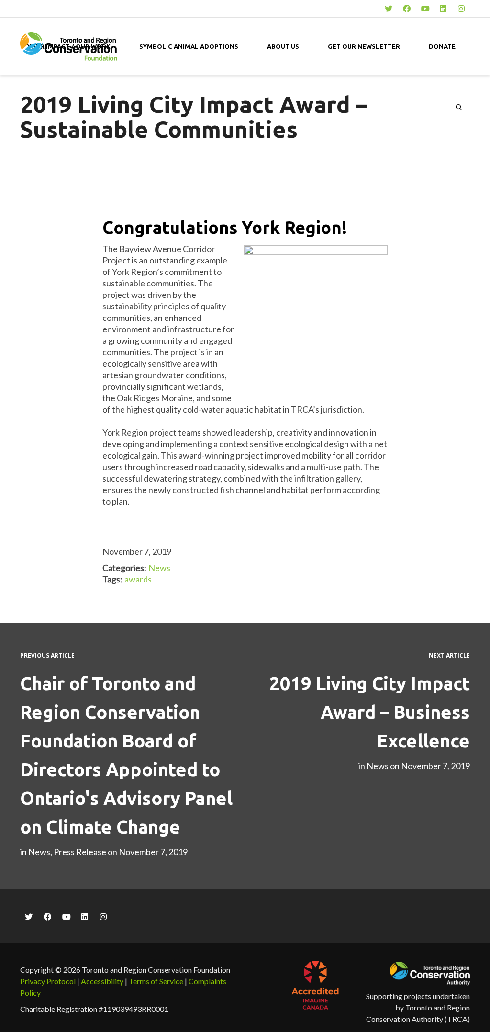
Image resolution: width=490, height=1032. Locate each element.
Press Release (80, 851)
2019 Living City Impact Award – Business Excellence (369, 712)
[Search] (459, 107)
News (159, 567)
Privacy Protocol (48, 981)
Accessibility (102, 981)
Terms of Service (156, 981)
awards (138, 579)
